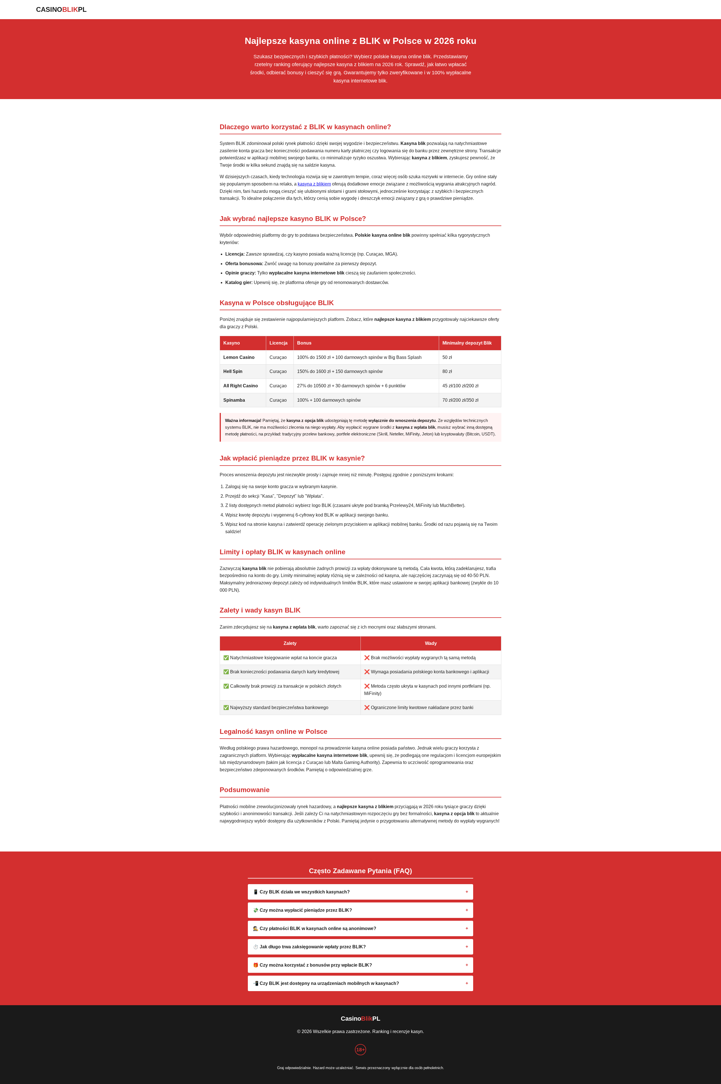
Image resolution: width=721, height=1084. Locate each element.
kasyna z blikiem (314, 184)
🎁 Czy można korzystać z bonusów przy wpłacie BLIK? (312, 965)
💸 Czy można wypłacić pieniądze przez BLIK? (302, 910)
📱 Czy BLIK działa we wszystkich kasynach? (301, 891)
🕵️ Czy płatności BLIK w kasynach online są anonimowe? (314, 928)
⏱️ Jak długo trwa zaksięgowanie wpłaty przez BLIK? (309, 946)
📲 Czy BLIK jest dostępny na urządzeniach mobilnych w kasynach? (326, 983)
